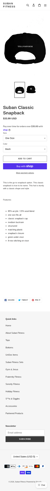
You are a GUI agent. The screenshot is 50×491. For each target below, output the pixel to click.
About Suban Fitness (15, 333)
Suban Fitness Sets (14, 362)
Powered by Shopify (34, 482)
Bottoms (9, 347)
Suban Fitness (9, 5)
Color (5, 144)
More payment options (25, 173)
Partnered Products (14, 413)
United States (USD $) (24, 456)
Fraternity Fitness (13, 377)
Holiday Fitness (13, 391)
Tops (8, 340)
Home (8, 325)
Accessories (11, 406)
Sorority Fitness (13, 384)
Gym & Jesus (12, 369)
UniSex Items (12, 355)
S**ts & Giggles (13, 398)
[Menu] (45, 5)
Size (5, 133)
